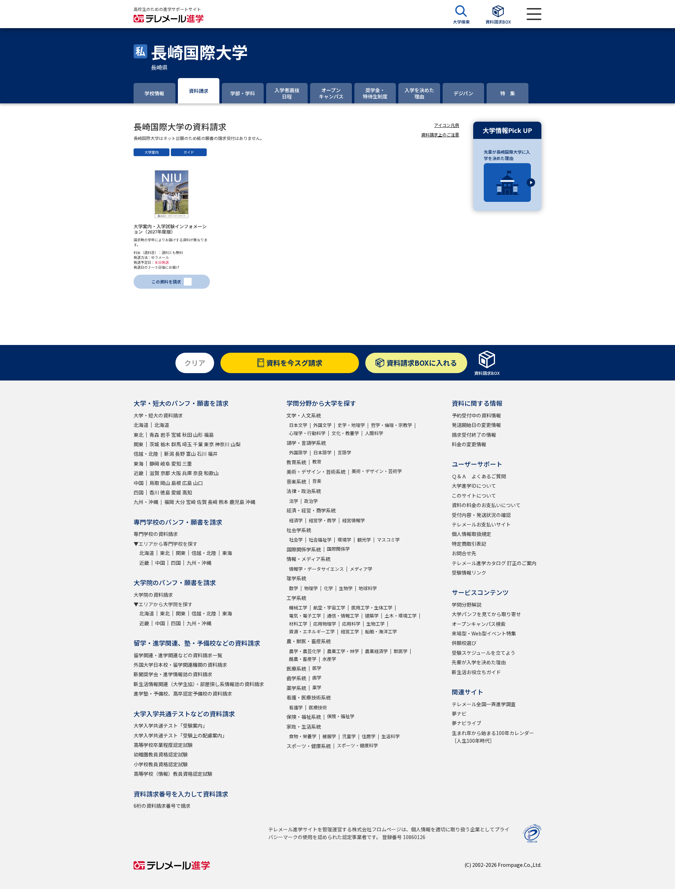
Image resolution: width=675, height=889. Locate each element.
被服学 (329, 736)
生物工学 (375, 623)
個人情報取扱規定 (471, 533)
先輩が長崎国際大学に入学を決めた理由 (507, 155)
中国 (138, 482)
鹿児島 (237, 501)
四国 (138, 492)
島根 (176, 482)
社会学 (296, 539)
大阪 (176, 473)
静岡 (154, 463)
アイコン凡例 (446, 125)
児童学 (349, 736)
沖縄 (250, 501)
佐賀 (202, 501)
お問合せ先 (464, 553)
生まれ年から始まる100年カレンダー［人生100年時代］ (493, 736)
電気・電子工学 (305, 615)
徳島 (165, 492)
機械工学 (298, 607)
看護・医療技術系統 (309, 697)
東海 (138, 463)
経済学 (296, 520)
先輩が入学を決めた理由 (479, 662)
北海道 (141, 424)
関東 (138, 444)
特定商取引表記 (469, 543)
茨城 (154, 444)
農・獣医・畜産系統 (309, 641)
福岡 (169, 501)
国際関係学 (338, 548)
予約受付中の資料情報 (476, 415)
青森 (154, 434)
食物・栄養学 (302, 736)
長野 (180, 453)
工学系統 (296, 597)
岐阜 (165, 463)
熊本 (224, 501)
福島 (209, 434)
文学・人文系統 (304, 415)
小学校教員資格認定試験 (161, 764)
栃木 (165, 444)
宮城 (176, 434)
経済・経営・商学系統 (311, 510)
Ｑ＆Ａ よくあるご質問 (479, 476)
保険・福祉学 (340, 716)
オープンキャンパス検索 (479, 623)
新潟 (169, 453)
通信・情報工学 (343, 615)
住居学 (368, 736)
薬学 (316, 687)
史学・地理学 (351, 425)
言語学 (344, 452)
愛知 (176, 463)
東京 (209, 444)
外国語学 (298, 452)
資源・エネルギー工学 (312, 631)
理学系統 (296, 578)
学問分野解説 (466, 604)
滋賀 (154, 473)
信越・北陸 (146, 453)
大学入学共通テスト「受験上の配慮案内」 (180, 735)
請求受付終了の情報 (474, 434)
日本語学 (322, 452)
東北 (138, 434)
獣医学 (400, 651)
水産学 (329, 658)
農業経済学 (376, 651)
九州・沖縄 (146, 501)
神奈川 (222, 444)
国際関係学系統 (304, 549)
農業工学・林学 (343, 651)
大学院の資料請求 (153, 594)
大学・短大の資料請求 (158, 415)
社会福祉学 (320, 539)
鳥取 (154, 482)
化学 (328, 588)
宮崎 (191, 501)
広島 (187, 482)
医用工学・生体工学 (371, 607)
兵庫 (187, 473)
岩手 (165, 434)
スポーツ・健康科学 (357, 745)
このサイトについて (474, 495)
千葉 (198, 444)
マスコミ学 (388, 539)
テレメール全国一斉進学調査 (484, 704)
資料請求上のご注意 (440, 134)
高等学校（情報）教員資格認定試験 (173, 773)
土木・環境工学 (401, 615)
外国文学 (322, 425)
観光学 (364, 539)
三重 (187, 463)
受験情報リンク (469, 572)
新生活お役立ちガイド (476, 672)
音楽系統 (296, 481)
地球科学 (368, 588)
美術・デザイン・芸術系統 (316, 471)
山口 (198, 482)
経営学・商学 (322, 520)
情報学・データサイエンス (316, 568)
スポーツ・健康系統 (309, 745)
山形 (198, 434)
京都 (165, 473)
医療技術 (318, 707)
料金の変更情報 (469, 444)
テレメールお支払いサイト (481, 524)
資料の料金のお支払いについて (486, 505)
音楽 (316, 481)
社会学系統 (299, 529)
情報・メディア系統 (308, 558)
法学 (293, 501)
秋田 (187, 434)
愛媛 (176, 492)
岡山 (165, 482)
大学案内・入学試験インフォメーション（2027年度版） (170, 229)
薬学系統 (296, 687)
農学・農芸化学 (305, 651)
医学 (316, 668)
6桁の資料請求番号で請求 (162, 805)
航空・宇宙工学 (329, 607)
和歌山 (211, 473)
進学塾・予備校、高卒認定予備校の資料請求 (183, 693)
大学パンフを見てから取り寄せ (486, 614)
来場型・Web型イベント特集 (484, 633)
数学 (293, 588)
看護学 (296, 707)
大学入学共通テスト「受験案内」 (170, 725)
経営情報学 (353, 520)
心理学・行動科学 (307, 433)
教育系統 (296, 462)
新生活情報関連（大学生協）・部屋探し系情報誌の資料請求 (199, 683)
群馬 (176, 444)
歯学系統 (296, 678)
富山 (191, 453)
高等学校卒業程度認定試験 (163, 744)
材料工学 (298, 623)
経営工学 (350, 631)
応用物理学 (324, 623)
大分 (180, 501)
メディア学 (361, 568)
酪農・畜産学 (302, 658)
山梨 (235, 444)
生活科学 (390, 736)
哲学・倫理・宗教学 (391, 425)
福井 (213, 453)
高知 (187, 492)
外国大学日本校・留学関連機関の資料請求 (180, 664)
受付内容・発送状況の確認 (481, 514)
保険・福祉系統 (304, 716)
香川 (154, 492)
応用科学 (351, 623)
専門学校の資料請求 (156, 533)
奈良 (198, 473)
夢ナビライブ (466, 723)
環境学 (344, 539)
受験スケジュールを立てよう (483, 652)
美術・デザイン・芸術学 (377, 471)
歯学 (316, 677)
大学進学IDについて (474, 485)
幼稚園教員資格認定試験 (161, 754)
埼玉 (187, 444)
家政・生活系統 (304, 726)
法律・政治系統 (304, 490)
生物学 (346, 588)
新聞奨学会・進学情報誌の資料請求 (173, 674)
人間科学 (374, 433)
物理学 (311, 588)
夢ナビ (459, 713)
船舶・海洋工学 (381, 631)
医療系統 (296, 668)
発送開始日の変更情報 (476, 424)
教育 (316, 461)
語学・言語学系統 (306, 442)
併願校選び (464, 642)
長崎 (213, 501)
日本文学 (298, 425)
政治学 (311, 501)
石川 (202, 453)
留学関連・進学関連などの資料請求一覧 (178, 655)
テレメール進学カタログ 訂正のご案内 (494, 563)
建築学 (372, 615)
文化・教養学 (345, 433)
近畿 (138, 473)
